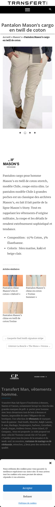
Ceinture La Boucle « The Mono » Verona (29, 346)
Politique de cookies (27, 503)
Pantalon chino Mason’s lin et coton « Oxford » (11, 291)
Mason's (17, 37)
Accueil (7, 37)
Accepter (27, 488)
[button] (50, 463)
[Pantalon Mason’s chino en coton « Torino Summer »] (36, 280)
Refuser (27, 496)
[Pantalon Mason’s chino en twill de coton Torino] (13, 308)
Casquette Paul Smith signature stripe (24, 338)
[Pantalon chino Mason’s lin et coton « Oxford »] (13, 280)
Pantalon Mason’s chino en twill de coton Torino (12, 318)
